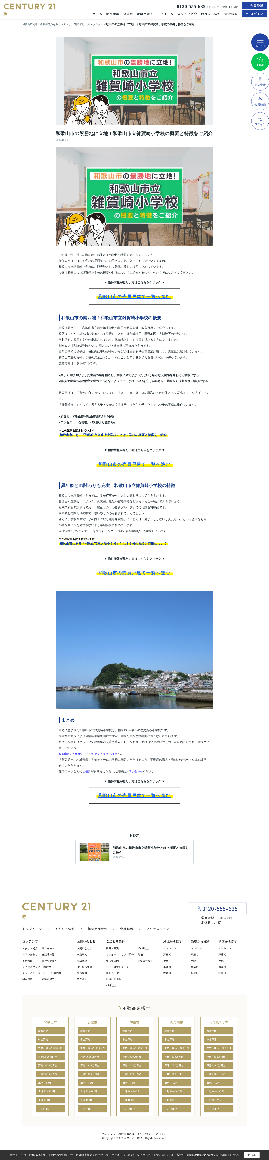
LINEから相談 (84, 967)
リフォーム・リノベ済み (120, 954)
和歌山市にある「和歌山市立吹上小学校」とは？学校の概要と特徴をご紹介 (113, 435)
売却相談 (82, 961)
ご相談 (86, 771)
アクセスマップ (158, 928)
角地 (140, 954)
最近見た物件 (49, 961)
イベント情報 (65, 928)
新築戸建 (43, 1030)
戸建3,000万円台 (47, 1074)
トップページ (32, 928)
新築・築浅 (112, 948)
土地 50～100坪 (47, 1091)
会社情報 (126, 928)
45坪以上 (111, 985)
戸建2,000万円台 (47, 1065)
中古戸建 (43, 1039)
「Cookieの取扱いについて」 (200, 1155)
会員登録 (256, 5)
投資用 (167, 973)
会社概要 (231, 13)
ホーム (97, 13)
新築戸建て (145, 13)
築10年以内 (112, 961)
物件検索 (112, 13)
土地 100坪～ (45, 1100)
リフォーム (165, 13)
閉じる (252, 1154)
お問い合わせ (134, 771)
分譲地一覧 (48, 954)
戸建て (167, 954)
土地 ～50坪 (44, 1082)
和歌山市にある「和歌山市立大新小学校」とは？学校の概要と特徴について (113, 543)
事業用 (167, 967)
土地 (165, 961)
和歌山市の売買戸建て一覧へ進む (134, 296)
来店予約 (82, 954)
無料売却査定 (98, 928)
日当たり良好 (113, 979)
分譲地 (128, 13)
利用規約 (27, 979)
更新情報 (27, 961)
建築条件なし (145, 961)
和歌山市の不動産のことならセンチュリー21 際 (88, 753)
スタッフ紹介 (187, 13)
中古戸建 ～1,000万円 (50, 1048)
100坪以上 (143, 948)
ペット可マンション (117, 967)
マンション (169, 948)
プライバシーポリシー (35, 973)
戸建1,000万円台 (47, 1056)
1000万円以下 (114, 973)
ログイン (256, 13)
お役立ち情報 (211, 13)
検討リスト (50, 967)
